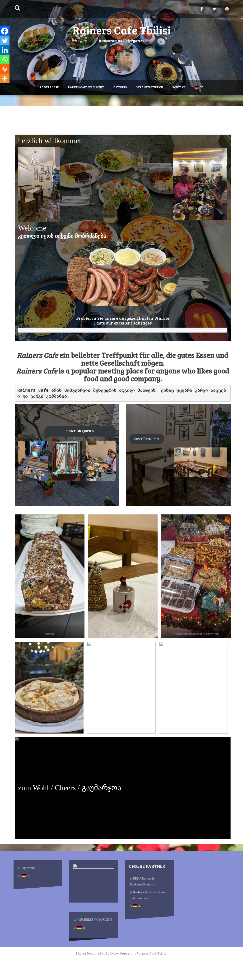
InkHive (112, 953)
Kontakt (179, 87)
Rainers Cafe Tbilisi (121, 30)
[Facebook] (4, 31)
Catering (120, 87)
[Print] (4, 69)
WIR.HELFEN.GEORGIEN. (94, 919)
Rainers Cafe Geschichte (86, 87)
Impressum (28, 868)
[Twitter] (4, 40)
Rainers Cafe (49, 87)
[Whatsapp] (4, 59)
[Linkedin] (4, 50)
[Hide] (2, 88)
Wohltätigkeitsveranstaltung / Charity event (195, 633)
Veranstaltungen (149, 87)
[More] (4, 78)
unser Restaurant (146, 439)
